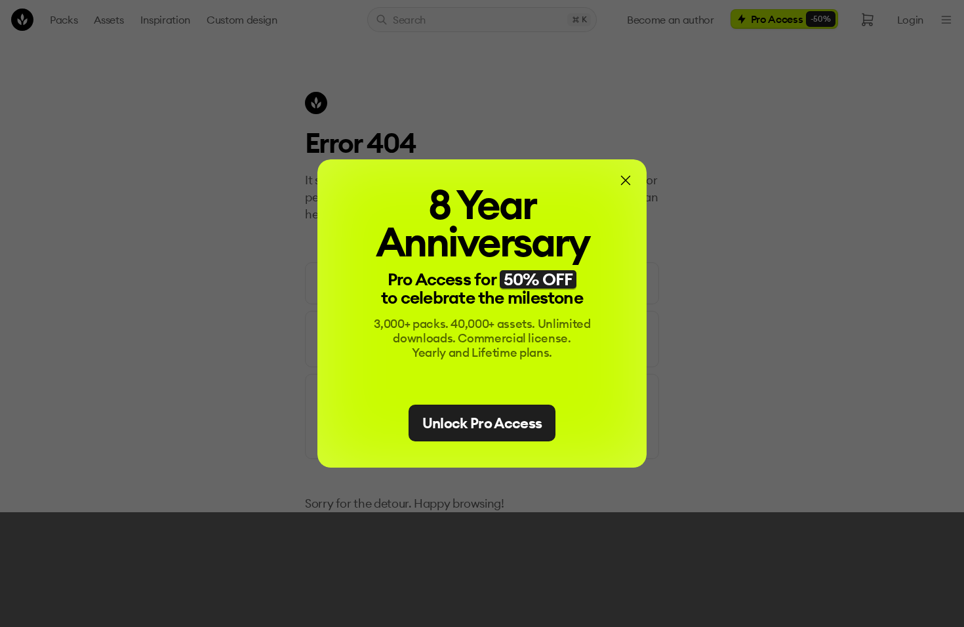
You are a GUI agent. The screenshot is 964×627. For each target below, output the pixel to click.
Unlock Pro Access (482, 423)
